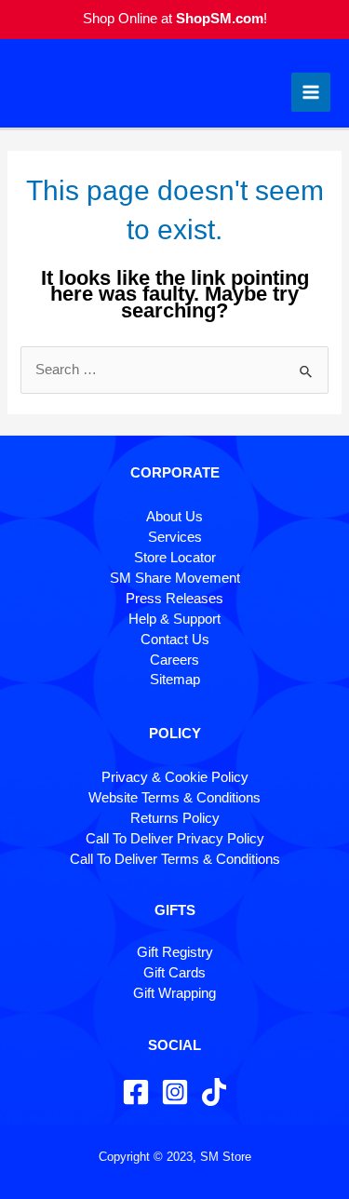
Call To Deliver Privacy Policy (175, 838)
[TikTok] (214, 1092)
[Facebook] (136, 1092)
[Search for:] (174, 369)
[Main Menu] (310, 92)
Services (175, 537)
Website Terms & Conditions (174, 797)
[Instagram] (175, 1092)
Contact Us (175, 639)
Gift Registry (175, 952)
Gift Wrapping (174, 993)
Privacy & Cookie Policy (174, 777)
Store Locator (175, 557)
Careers (174, 660)
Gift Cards (174, 972)
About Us (174, 516)
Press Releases (174, 598)
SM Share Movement (175, 578)
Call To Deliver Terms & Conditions (175, 859)
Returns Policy (175, 818)
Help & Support (174, 619)
